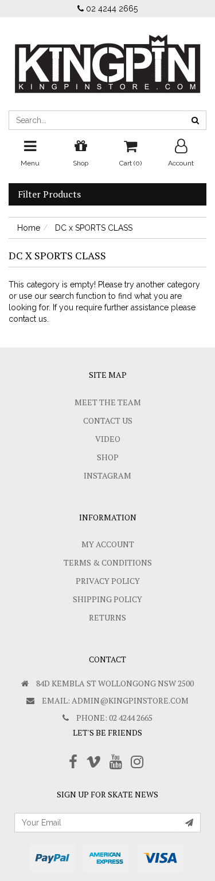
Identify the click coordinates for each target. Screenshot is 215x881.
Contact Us (107, 420)
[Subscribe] (189, 822)
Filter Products (49, 194)
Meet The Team (108, 402)
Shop (108, 457)
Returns (107, 617)
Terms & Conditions (108, 562)
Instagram (107, 475)
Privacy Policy (108, 580)
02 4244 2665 (111, 8)
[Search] (195, 120)
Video (107, 438)
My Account (107, 544)
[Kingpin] (107, 54)
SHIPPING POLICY (107, 599)
